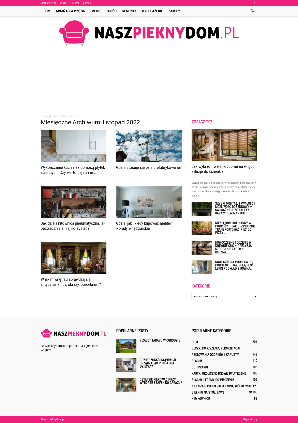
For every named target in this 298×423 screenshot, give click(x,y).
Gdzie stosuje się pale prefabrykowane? (149, 167)
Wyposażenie (152, 11)
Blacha (197, 361)
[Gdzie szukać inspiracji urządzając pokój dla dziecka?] (126, 365)
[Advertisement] (149, 79)
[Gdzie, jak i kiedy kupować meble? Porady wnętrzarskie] (149, 202)
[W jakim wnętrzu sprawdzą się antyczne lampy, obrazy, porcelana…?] (73, 258)
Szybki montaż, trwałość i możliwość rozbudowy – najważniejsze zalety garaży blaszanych (235, 208)
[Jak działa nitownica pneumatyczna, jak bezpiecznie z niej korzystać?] (73, 202)
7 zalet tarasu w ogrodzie (160, 340)
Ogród (112, 11)
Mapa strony (250, 419)
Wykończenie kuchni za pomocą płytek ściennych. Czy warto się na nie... (73, 170)
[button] (252, 11)
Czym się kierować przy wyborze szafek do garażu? (161, 381)
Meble (96, 11)
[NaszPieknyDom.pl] (149, 33)
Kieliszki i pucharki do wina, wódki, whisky (224, 386)
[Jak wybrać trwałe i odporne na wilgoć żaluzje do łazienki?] (224, 145)
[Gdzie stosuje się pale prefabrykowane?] (149, 146)
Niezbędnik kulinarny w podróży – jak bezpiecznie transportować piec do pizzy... (235, 228)
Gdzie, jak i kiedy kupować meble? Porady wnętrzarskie (144, 226)
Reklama (74, 2)
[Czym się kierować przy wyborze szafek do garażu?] (126, 385)
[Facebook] (254, 3)
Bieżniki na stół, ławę (208, 392)
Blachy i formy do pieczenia (213, 380)
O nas (63, 2)
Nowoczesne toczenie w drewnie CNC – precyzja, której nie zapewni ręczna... (233, 247)
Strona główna (48, 2)
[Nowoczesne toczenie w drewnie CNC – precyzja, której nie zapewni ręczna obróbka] (202, 248)
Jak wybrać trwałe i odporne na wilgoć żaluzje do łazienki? (223, 169)
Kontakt (87, 2)
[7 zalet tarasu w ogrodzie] (126, 346)
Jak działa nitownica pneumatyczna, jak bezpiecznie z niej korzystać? (73, 226)
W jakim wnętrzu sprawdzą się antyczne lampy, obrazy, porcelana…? (71, 282)
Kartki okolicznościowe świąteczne (219, 373)
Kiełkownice (201, 399)
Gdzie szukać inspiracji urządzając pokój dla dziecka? (158, 363)
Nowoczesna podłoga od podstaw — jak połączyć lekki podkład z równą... (234, 265)
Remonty (129, 11)
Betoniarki (200, 367)
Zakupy (174, 11)
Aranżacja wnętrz (71, 11)
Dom (47, 11)
